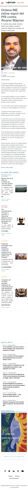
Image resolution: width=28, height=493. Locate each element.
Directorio (17, 476)
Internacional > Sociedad (7, 176)
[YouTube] (22, 471)
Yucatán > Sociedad (4, 241)
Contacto (10, 476)
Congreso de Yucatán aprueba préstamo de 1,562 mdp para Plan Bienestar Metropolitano (7, 285)
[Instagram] (18, 471)
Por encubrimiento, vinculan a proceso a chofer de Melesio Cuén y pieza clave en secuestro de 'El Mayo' (6, 216)
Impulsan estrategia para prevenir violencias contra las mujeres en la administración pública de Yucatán (6, 250)
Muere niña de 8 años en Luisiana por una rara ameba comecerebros (7, 182)
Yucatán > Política (4, 277)
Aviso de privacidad (14, 478)
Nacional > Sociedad (5, 206)
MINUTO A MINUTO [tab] (6, 342)
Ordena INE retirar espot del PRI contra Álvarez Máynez (12, 15)
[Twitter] (9, 471)
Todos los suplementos (14, 457)
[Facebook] (5, 471)
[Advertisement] (14, 326)
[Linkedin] (14, 471)
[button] (3, 432)
